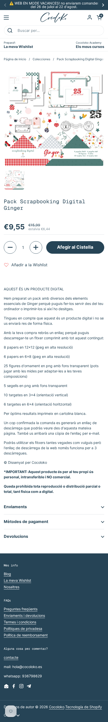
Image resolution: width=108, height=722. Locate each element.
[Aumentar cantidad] (36, 247)
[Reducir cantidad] (10, 247)
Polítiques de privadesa (23, 628)
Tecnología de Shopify (83, 707)
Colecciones (41, 59)
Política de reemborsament (26, 635)
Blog (7, 574)
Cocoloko (56, 707)
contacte (11, 657)
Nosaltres (11, 587)
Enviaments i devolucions (24, 615)
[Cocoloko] (54, 18)
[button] (99, 18)
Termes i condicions (20, 622)
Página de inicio (15, 59)
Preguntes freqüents (20, 609)
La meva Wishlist (17, 580)
